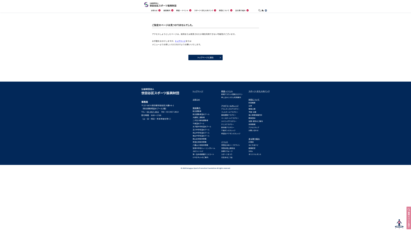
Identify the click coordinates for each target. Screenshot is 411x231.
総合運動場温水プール (201, 114)
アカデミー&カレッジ (230, 105)
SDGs (251, 151)
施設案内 (196, 108)
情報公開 (252, 109)
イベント (224, 142)
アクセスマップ (254, 127)
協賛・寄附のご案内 (256, 121)
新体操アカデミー (227, 127)
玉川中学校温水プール (201, 129)
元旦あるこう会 (226, 157)
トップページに (206, 57)
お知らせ (196, 99)
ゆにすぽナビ (253, 145)
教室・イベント (227, 91)
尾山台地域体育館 (199, 139)
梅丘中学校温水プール (201, 135)
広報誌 (251, 142)
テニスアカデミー (227, 124)
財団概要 (252, 102)
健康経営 (252, 148)
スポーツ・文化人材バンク (259, 91)
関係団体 (252, 118)
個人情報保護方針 (255, 115)
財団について (254, 99)
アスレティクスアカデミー (230, 109)
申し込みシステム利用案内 (231, 97)
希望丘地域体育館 (199, 142)
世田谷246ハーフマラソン (230, 145)
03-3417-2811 (153, 111)
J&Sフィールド (198, 151)
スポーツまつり (226, 154)
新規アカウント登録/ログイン (231, 94)
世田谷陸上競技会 (228, 148)
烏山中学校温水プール (201, 132)
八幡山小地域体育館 (200, 145)
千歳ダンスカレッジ (228, 130)
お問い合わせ (253, 130)
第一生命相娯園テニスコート (203, 154)
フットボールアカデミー (229, 112)
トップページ (180, 41)
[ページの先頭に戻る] (399, 224)
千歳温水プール (198, 123)
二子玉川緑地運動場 (200, 120)
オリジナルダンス (255, 154)
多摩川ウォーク (226, 151)
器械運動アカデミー (228, 115)
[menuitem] (183, 10)
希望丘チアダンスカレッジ (230, 133)
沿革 (250, 105)
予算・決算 (252, 112)
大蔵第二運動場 (199, 117)
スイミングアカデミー (229, 121)
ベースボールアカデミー (230, 118)
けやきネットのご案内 (200, 157)
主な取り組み (254, 138)
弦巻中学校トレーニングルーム (204, 148)
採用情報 (252, 124)
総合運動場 (197, 111)
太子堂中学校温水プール (202, 126)
